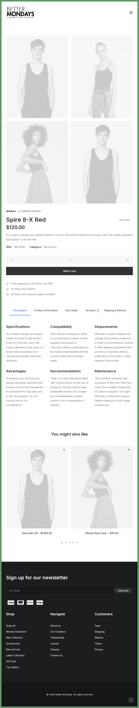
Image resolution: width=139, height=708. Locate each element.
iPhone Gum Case (101, 533)
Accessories (13, 643)
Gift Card (11, 661)
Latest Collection (15, 655)
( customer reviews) (29, 211)
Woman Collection (16, 631)
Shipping (100, 631)
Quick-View (64, 450)
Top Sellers (12, 667)
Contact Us (56, 655)
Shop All (10, 625)
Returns (99, 637)
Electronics (50, 247)
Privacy (99, 649)
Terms (98, 643)
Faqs (97, 625)
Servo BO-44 (37, 533)
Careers (54, 649)
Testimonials (57, 637)
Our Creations (58, 631)
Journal (54, 643)
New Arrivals (13, 649)
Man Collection (14, 637)
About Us (55, 625)
